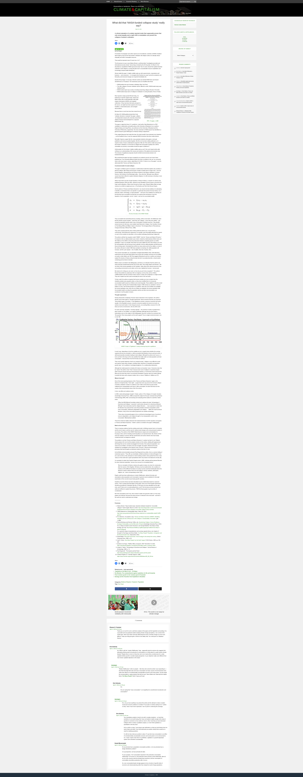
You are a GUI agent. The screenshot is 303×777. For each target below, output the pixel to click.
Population (141, 582)
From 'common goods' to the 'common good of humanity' (130, 574)
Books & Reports (126, 582)
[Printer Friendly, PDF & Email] (119, 49)
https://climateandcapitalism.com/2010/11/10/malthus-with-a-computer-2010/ (136, 545)
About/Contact (118, 1)
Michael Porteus (179, 110)
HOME (108, 1)
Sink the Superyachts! (185, 67)
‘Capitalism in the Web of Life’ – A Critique (126, 571)
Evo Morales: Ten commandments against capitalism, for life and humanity (135, 573)
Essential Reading (131, 1)
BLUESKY (184, 40)
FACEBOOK (184, 38)
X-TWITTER (184, 41)
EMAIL (184, 37)
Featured (134, 582)
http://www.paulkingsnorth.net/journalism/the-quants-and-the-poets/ (134, 552)
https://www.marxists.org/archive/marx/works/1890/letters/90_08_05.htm (135, 556)
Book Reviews (145, 1)
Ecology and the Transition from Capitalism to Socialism (130, 576)
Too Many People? (127, 676)
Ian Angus (121, 584)
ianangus (114, 665)
